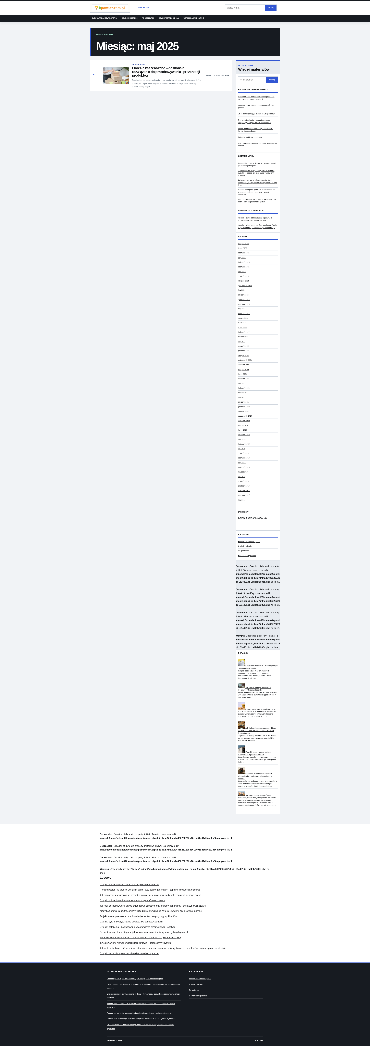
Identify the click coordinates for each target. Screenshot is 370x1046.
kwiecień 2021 (244, 388)
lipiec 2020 (242, 430)
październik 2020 (245, 416)
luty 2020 (241, 449)
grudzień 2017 (244, 486)
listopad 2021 (243, 355)
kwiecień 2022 (244, 332)
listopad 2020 (243, 411)
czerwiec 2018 (244, 458)
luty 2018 (241, 477)
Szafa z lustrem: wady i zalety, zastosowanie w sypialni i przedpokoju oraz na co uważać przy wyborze (256, 173)
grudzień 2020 (244, 407)
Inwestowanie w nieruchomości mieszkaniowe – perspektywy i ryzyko (135, 943)
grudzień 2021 (244, 351)
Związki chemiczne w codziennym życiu (260, 709)
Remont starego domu (169, 18)
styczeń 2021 (243, 402)
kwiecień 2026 (244, 262)
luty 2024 (241, 290)
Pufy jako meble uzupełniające (250, 137)
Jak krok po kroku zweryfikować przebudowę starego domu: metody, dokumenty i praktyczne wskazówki (153, 906)
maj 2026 (242, 258)
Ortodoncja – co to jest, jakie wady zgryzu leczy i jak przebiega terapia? (135, 979)
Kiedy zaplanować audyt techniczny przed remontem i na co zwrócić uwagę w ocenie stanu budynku (151, 911)
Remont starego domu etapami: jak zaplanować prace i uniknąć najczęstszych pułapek (144, 932)
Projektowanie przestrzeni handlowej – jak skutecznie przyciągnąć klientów (138, 916)
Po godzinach (148, 18)
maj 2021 (242, 383)
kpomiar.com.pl (114, 1040)
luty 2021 (241, 397)
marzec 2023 (243, 318)
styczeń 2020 (243, 453)
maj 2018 (242, 463)
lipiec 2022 (242, 327)
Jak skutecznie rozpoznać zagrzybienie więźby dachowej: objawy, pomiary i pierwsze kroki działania (257, 730)
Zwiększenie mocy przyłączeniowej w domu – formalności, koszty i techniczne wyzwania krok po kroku (257, 182)
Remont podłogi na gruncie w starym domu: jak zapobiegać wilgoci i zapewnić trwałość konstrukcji (256, 192)
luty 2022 (241, 341)
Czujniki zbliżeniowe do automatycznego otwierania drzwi (129, 884)
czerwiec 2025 (244, 267)
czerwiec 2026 (244, 253)
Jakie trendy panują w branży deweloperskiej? (256, 114)
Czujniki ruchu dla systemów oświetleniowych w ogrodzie (129, 953)
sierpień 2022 (243, 323)
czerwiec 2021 (244, 379)
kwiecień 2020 (244, 444)
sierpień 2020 (243, 425)
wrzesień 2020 (244, 421)
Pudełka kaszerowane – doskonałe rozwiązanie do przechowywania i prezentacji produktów (166, 71)
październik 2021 (245, 360)
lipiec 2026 (242, 248)
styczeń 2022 (243, 346)
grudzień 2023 (244, 300)
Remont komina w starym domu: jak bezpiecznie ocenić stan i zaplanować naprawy (139, 1013)
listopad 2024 (243, 281)
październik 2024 (245, 286)
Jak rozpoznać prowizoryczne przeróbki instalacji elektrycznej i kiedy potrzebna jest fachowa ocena (150, 895)
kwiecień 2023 (244, 314)
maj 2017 (242, 500)
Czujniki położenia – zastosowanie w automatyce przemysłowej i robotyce (137, 927)
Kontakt (259, 1040)
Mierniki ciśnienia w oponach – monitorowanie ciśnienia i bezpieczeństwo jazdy (140, 937)
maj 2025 (242, 271)
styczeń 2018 (243, 481)
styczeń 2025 (243, 276)
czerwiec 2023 (244, 304)
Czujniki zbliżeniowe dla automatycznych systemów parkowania (132, 900)
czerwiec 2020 (244, 435)
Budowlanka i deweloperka (104, 18)
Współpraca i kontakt (194, 18)
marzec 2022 (243, 337)
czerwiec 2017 (244, 495)
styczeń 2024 (243, 295)
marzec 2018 (243, 472)
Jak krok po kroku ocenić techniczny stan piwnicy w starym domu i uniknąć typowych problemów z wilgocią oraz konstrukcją (163, 948)
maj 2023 (242, 309)
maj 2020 (242, 439)
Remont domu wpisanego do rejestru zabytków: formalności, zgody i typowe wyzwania (141, 1019)
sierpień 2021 (243, 369)
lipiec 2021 (242, 374)
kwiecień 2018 (244, 467)
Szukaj (270, 8)
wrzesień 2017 (244, 491)
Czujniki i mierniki (129, 18)
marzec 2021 (243, 393)
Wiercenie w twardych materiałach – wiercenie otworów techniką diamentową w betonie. (256, 776)
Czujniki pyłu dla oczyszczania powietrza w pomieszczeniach (131, 921)
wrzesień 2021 (244, 365)
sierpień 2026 (243, 244)
